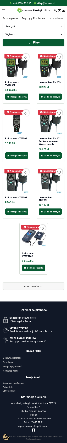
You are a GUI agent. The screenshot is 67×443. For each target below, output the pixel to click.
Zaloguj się (8, 387)
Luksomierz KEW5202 (29, 255)
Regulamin (8, 362)
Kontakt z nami (10, 371)
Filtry (33, 43)
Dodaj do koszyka (17, 97)
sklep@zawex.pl (41, 426)
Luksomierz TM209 (50, 82)
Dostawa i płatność (12, 358)
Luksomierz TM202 (16, 197)
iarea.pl (38, 439)
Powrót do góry (33, 286)
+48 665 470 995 (42, 418)
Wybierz (10, 34)
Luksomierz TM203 (16, 138)
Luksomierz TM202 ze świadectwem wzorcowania (50, 141)
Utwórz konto (9, 391)
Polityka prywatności (13, 366)
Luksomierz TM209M (12, 84)
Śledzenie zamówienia (13, 383)
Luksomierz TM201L (45, 199)
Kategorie (10, 26)
